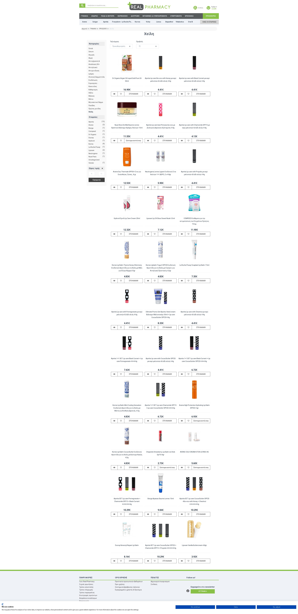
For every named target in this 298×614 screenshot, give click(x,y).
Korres (91, 144)
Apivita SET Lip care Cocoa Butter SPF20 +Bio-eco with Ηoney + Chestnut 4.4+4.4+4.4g (194, 501)
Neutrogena (93, 153)
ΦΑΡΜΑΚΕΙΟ (123, 16)
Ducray (91, 138)
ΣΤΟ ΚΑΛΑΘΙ (133, 94)
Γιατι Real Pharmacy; (87, 581)
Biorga (91, 128)
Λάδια (91, 93)
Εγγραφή (202, 591)
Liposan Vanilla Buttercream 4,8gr (194, 545)
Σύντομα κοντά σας (133, 141)
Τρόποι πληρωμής (86, 590)
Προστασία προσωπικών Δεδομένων (129, 581)
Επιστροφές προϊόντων (88, 595)
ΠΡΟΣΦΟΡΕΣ (211, 16)
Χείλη (91, 112)
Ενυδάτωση (93, 80)
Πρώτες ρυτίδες (95, 109)
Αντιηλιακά (93, 67)
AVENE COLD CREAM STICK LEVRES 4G (194, 452)
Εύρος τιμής (94, 168)
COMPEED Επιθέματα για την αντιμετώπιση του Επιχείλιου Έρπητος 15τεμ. (194, 221)
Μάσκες (92, 96)
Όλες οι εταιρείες (209, 22)
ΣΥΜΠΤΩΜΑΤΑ (176, 16)
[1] (102, 168)
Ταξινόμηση (114, 42)
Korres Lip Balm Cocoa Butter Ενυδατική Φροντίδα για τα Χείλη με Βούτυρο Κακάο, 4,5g (126, 454)
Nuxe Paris (92, 157)
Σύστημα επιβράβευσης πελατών (127, 587)
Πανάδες (92, 105)
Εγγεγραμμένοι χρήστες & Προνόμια (128, 590)
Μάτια (91, 99)
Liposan (91, 150)
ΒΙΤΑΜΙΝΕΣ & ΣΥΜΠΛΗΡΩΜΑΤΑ (155, 16)
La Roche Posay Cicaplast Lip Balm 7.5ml (194, 265)
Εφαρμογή (97, 180)
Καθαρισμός (93, 90)
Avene (91, 125)
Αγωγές (92, 55)
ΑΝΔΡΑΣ (94, 16)
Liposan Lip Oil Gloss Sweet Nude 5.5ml (160, 218)
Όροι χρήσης (120, 584)
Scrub (91, 48)
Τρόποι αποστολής (86, 587)
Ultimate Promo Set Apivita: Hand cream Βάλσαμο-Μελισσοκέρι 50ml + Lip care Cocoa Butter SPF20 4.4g (160, 314)
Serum (91, 52)
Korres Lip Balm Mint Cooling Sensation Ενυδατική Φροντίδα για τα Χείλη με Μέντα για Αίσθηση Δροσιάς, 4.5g (127, 408)
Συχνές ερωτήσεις (86, 584)
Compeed (92, 131)
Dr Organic (92, 134)
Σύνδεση (154, 584)
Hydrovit (92, 141)
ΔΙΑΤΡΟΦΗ (135, 16)
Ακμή (91, 58)
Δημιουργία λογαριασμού (160, 581)
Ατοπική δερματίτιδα (97, 77)
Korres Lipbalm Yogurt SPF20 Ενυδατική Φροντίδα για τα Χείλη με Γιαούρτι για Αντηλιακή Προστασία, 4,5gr (160, 268)
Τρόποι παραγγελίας (87, 593)
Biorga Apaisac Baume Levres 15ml (161, 499)
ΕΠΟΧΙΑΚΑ (189, 16)
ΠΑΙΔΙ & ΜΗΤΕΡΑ (107, 16)
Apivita (91, 122)
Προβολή (139, 42)
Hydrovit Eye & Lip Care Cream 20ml (127, 218)
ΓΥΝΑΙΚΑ (84, 16)
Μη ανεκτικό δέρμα (96, 102)
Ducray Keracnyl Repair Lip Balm (127, 545)
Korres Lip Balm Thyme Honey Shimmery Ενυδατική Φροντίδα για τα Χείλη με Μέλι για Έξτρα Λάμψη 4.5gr (126, 268)
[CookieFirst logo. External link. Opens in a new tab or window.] (2, 604)
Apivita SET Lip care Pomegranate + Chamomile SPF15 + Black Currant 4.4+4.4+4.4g (127, 501)
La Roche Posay (94, 147)
